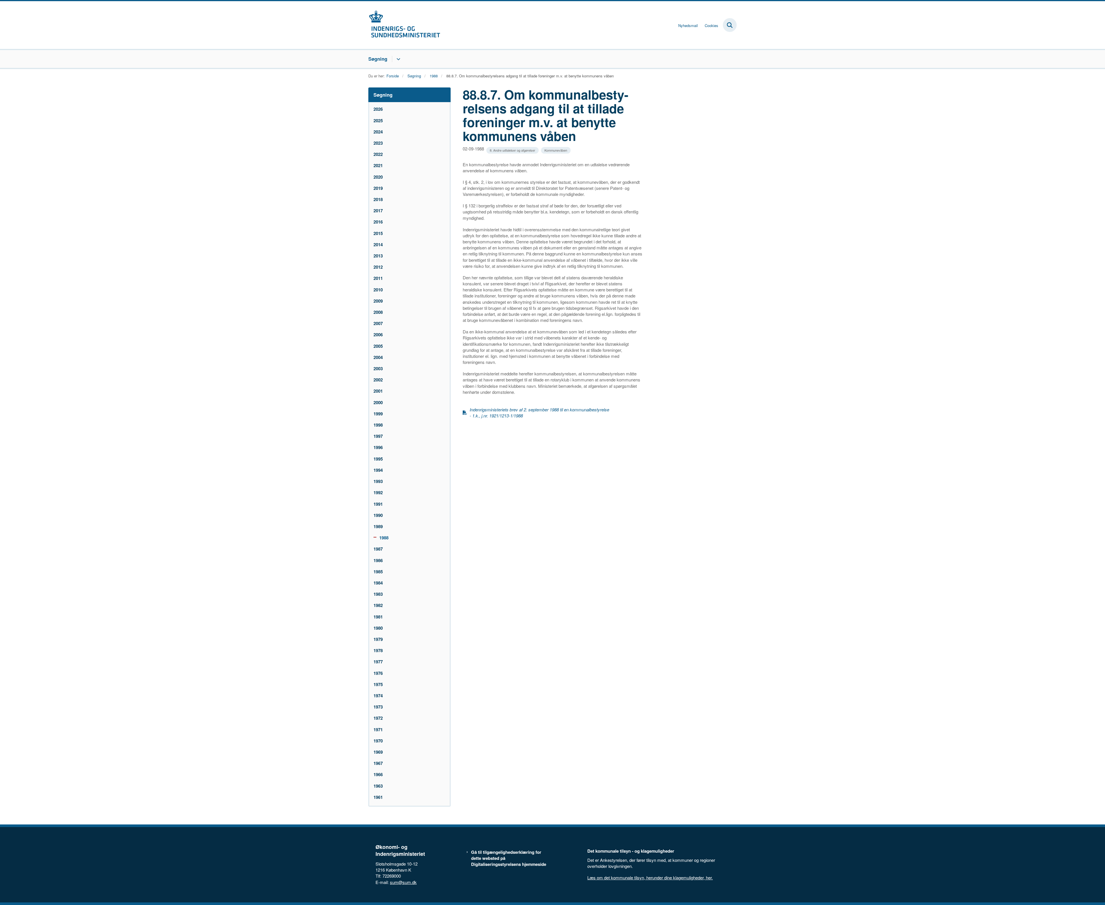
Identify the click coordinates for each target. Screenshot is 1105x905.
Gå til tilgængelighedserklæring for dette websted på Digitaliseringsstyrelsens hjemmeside (508, 858)
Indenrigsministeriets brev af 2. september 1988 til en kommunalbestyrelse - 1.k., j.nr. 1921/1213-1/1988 (539, 412)
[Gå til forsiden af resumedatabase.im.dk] (404, 25)
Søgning (377, 58)
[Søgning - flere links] (397, 59)
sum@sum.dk (403, 882)
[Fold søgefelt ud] (730, 25)
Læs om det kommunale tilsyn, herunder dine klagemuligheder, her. (650, 878)
